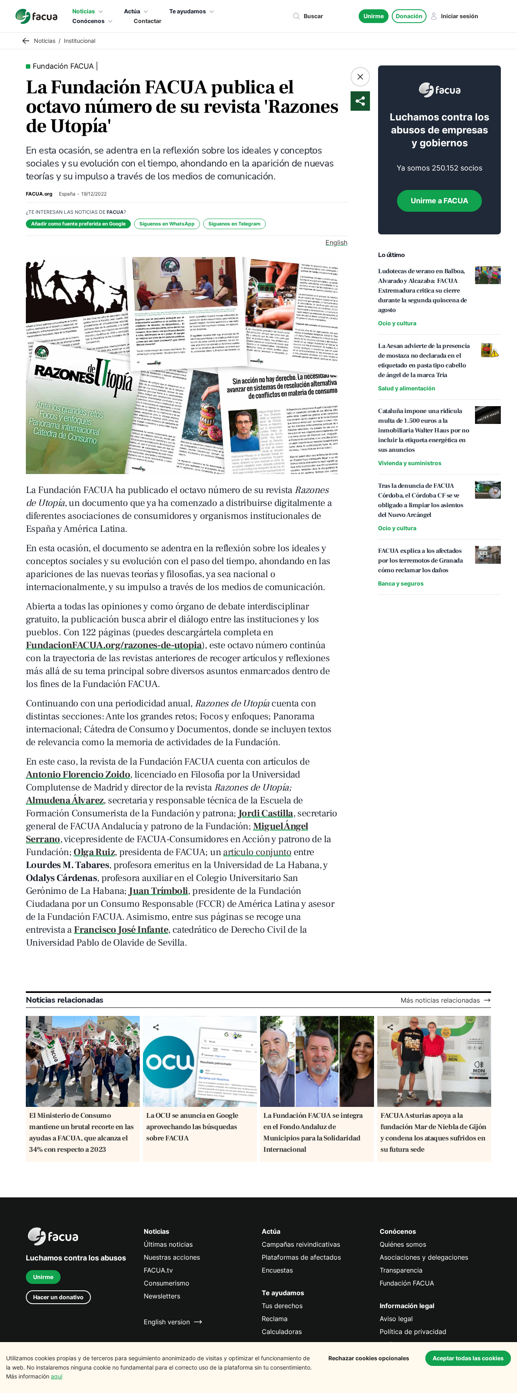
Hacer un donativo (58, 1297)
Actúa (132, 11)
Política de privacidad (413, 1332)
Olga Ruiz (94, 852)
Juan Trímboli (158, 891)
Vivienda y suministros (409, 462)
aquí (56, 1376)
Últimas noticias (168, 1244)
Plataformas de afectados (301, 1257)
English (336, 242)
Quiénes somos (403, 1244)
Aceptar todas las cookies (468, 1358)
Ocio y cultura (397, 323)
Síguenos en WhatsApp (167, 224)
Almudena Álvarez (64, 800)
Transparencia (401, 1270)
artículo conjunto (257, 852)
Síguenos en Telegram (234, 224)
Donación (409, 16)
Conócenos (88, 20)
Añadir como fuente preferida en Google (78, 224)
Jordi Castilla (265, 813)
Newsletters (162, 1296)
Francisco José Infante (121, 929)
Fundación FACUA (407, 1283)
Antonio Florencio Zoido (78, 774)
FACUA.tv (158, 1270)
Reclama (275, 1319)
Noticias (83, 11)
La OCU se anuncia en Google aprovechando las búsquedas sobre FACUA (192, 1127)
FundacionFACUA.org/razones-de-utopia (114, 645)
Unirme (374, 16)
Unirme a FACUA (439, 200)
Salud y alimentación (406, 388)
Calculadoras (282, 1332)
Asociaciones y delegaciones (424, 1257)
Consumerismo (166, 1283)
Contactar (148, 20)
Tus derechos (282, 1306)
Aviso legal (396, 1319)
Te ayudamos (187, 11)
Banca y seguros (401, 583)
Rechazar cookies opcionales (368, 1358)
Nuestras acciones (172, 1257)
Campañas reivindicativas (301, 1244)
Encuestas (277, 1270)
